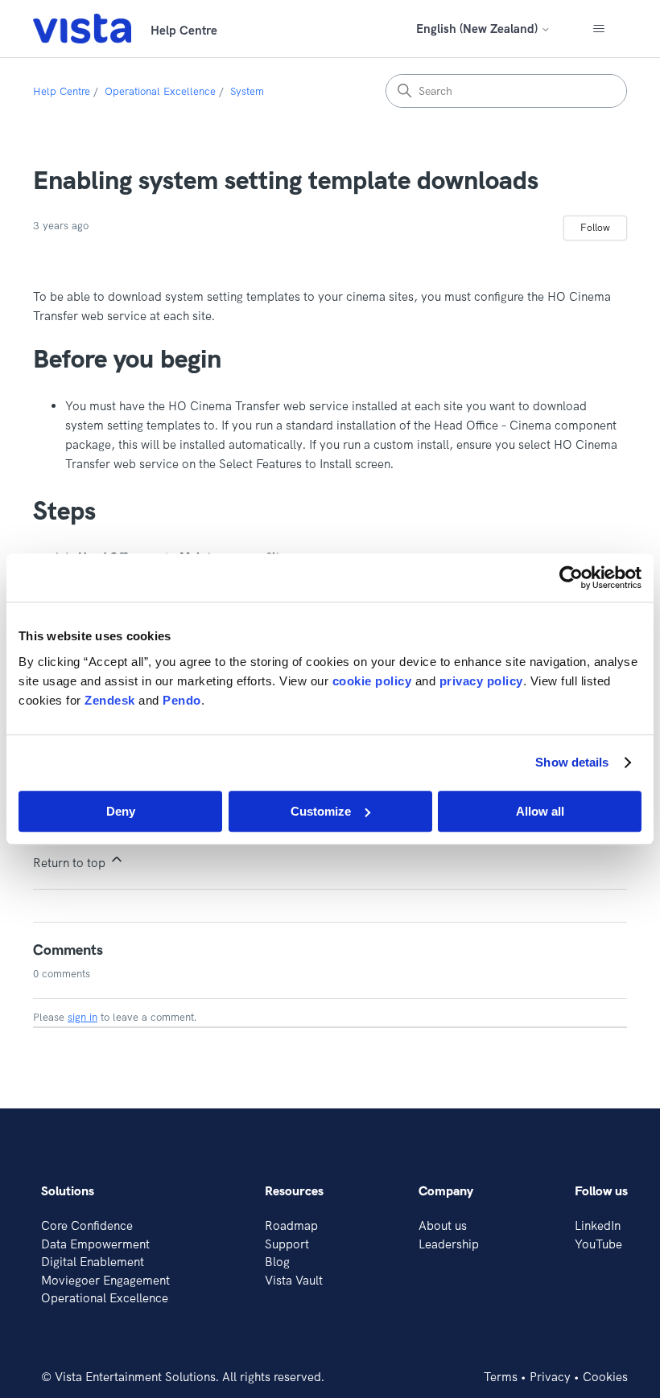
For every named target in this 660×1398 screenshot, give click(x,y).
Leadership (449, 1244)
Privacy (550, 1376)
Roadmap (291, 1225)
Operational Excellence (160, 90)
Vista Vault (294, 1280)
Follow (595, 227)
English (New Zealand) (478, 28)
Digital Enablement (92, 1261)
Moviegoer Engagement (105, 1280)
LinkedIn (598, 1225)
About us (443, 1225)
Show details (571, 762)
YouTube (598, 1244)
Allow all (540, 811)
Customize (321, 811)
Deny (120, 811)
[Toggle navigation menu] (598, 29)
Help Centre (61, 90)
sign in (82, 1016)
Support (287, 1244)
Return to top (71, 862)
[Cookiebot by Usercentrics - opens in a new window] (571, 577)
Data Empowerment (95, 1244)
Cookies (605, 1376)
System (247, 90)
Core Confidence (87, 1225)
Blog (277, 1261)
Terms (501, 1376)
